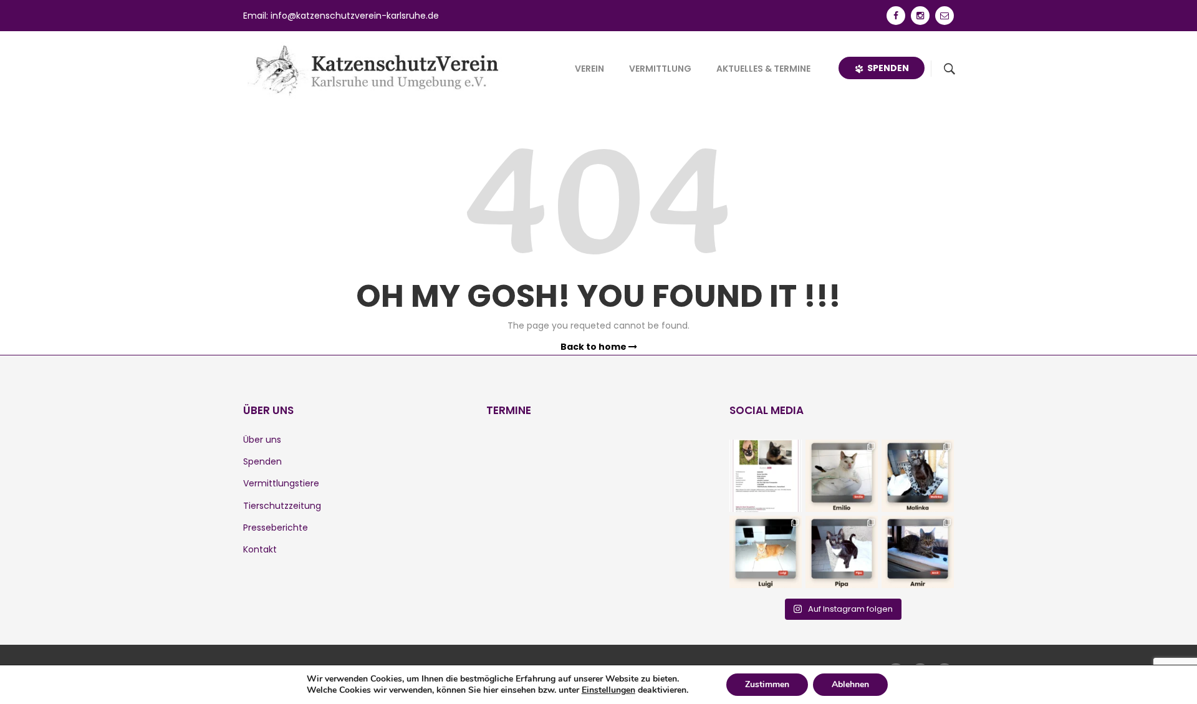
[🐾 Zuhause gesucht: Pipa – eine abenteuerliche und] (841, 552)
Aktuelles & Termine (763, 68)
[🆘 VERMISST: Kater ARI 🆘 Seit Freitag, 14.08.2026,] (765, 476)
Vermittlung (660, 68)
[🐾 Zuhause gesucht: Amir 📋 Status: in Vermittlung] (918, 552)
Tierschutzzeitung (282, 505)
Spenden (886, 68)
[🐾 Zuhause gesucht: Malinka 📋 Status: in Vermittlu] (918, 476)
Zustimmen (767, 684)
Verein (589, 68)
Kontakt (260, 549)
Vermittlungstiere (281, 483)
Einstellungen (608, 690)
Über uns (262, 439)
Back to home (594, 346)
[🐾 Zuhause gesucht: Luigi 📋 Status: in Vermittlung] (765, 552)
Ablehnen (850, 684)
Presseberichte (275, 527)
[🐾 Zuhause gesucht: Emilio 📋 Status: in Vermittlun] (841, 476)
